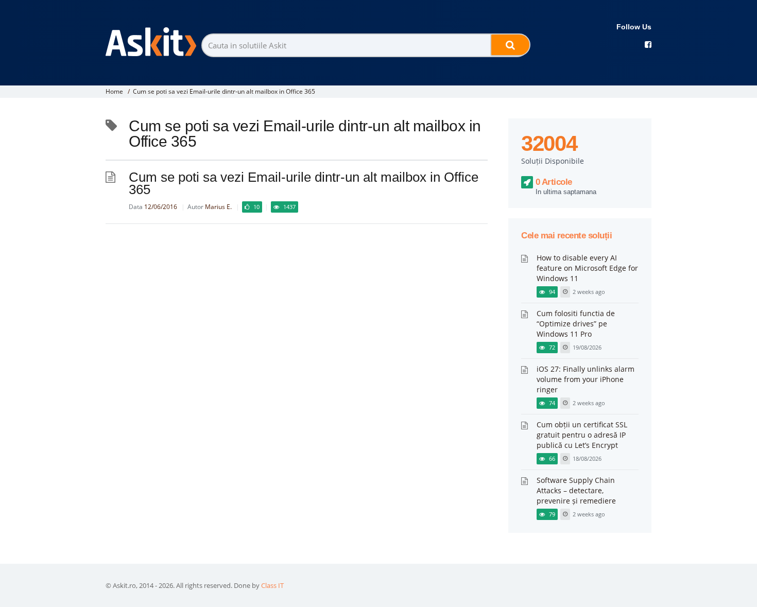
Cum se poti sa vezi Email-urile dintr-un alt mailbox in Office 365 (224, 91)
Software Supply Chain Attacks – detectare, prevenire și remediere (576, 490)
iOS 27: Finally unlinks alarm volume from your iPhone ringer (585, 379)
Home (114, 91)
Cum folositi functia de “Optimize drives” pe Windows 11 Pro (576, 323)
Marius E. (218, 206)
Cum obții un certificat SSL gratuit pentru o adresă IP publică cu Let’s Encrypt (582, 435)
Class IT (272, 585)
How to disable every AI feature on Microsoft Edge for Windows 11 (587, 268)
